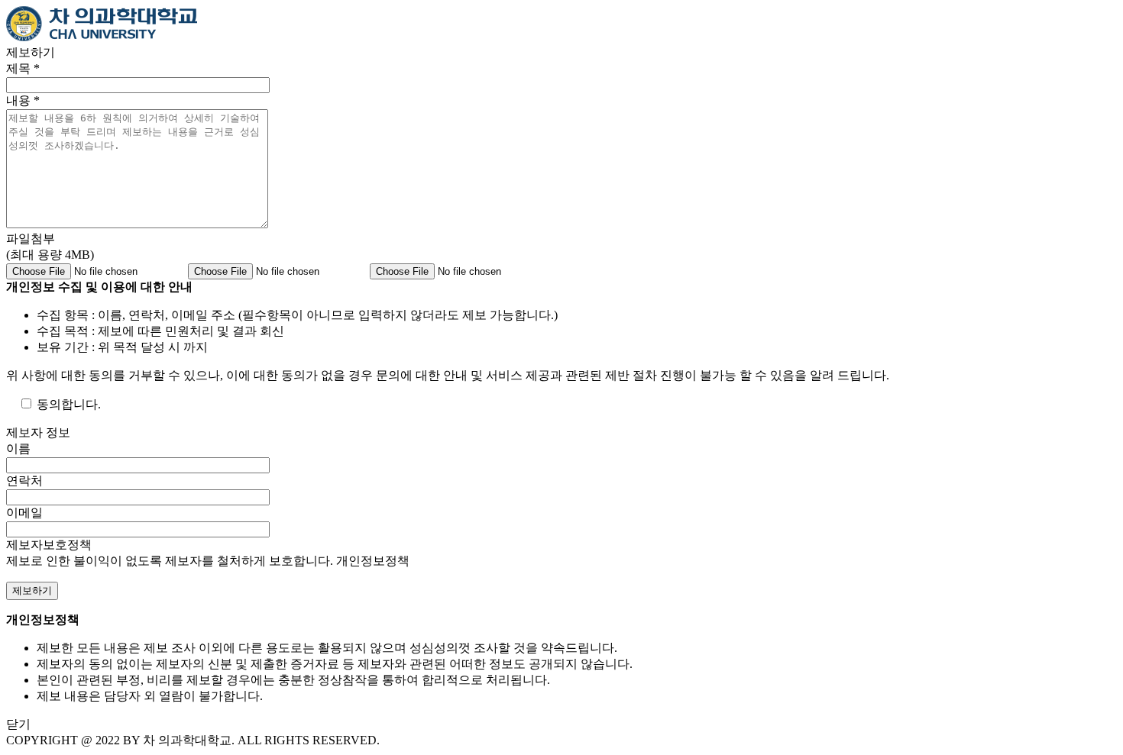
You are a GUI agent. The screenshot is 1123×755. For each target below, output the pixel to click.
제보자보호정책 (49, 544)
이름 (18, 448)
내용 (23, 100)
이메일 (24, 512)
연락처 (24, 480)
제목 (23, 68)
